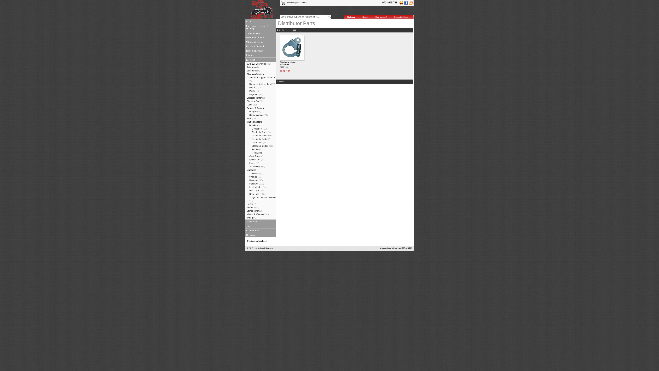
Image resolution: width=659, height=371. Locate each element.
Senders (253, 207)
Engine (249, 21)
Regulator (256, 94)
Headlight (256, 180)
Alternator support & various (262, 79)
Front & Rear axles (255, 37)
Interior (249, 55)
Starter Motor (255, 211)
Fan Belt (255, 87)
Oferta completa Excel (257, 241)
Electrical (251, 60)
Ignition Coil (256, 160)
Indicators (256, 184)
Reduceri (351, 17)
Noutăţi (365, 17)
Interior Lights (257, 187)
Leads (254, 163)
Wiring (252, 218)
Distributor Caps (261, 132)
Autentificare (301, 3)
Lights (251, 170)
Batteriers (253, 71)
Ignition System (254, 122)
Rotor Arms (258, 153)
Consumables (253, 230)
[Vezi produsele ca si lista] (294, 30)
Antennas (253, 67)
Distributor (254, 125)
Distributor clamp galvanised (288, 63)
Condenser (259, 129)
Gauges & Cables (255, 108)
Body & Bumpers (254, 51)
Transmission (253, 33)
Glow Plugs (256, 156)
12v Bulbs (256, 173)
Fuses (252, 105)
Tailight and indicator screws (262, 199)
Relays (251, 204)
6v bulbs (255, 177)
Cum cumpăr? (381, 17)
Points (256, 149)
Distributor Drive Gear (262, 135)
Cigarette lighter (256, 98)
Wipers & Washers (258, 214)
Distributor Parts (261, 139)
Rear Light (257, 194)
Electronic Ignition (262, 146)
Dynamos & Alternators (262, 84)
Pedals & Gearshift (255, 46)
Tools (249, 226)
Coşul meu (290, 3)
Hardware (251, 235)
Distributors (259, 142)
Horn (251, 118)
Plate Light (256, 190)
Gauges (255, 111)
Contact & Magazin (402, 17)
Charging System (255, 74)
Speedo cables (258, 115)
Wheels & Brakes (255, 42)
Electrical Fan (255, 101)
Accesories (251, 221)
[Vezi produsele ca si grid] (299, 30)
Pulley (254, 91)
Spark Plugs (257, 166)
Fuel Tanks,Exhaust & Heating (257, 27)
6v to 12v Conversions (259, 64)
